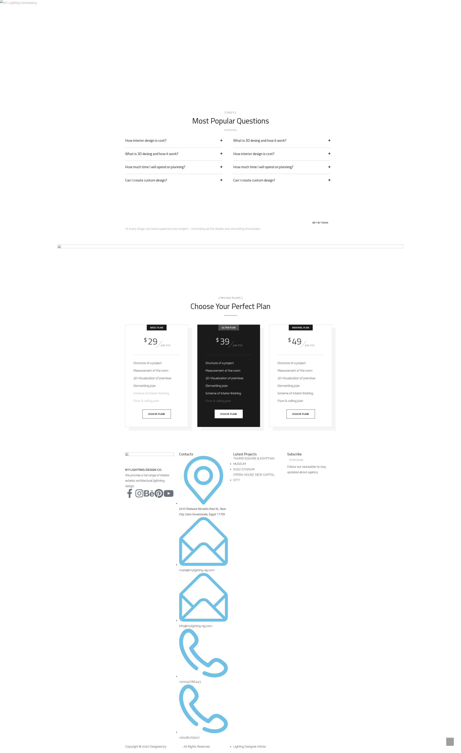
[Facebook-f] (129, 493)
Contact (186, 3)
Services (149, 3)
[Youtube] (168, 493)
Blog (201, 3)
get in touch (320, 222)
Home (118, 3)
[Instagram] (139, 493)
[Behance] (149, 493)
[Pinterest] (158, 493)
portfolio (168, 3)
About (133, 3)
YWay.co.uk (174, 746)
